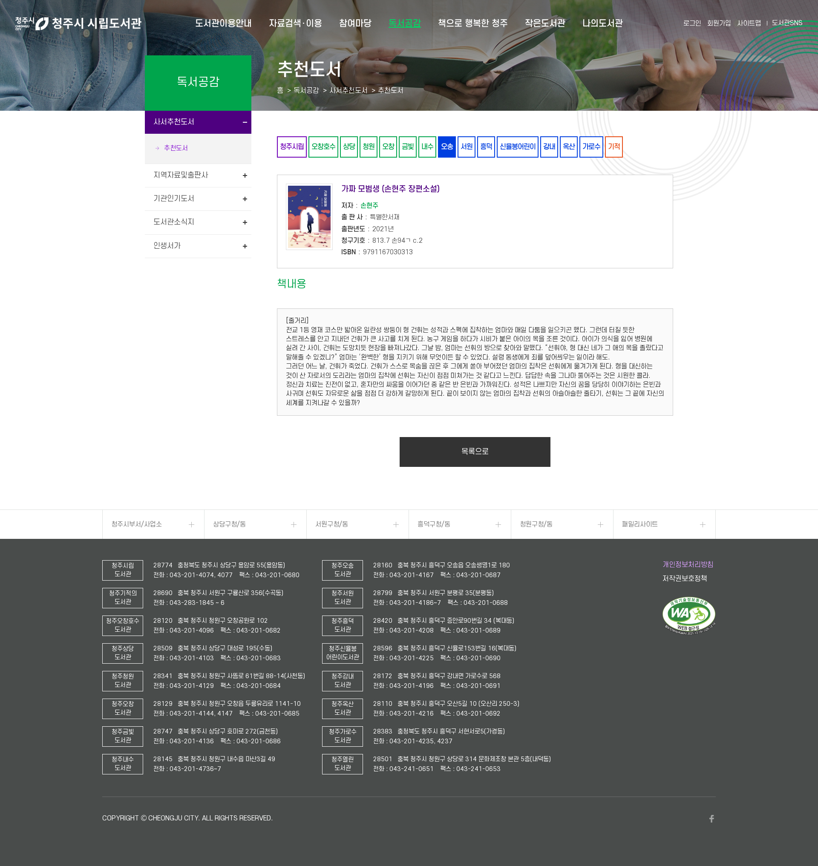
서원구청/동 (331, 524)
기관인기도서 (173, 199)
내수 (427, 146)
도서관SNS (787, 23)
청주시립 (292, 146)
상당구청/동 (229, 524)
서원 (466, 146)
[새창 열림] (689, 633)
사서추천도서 (173, 122)
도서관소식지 (173, 222)
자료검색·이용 (295, 23)
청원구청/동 (536, 524)
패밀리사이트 (640, 524)
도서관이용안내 (223, 23)
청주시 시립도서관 (78, 23)
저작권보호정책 (684, 579)
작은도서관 (545, 23)
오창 (388, 146)
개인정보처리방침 (688, 565)
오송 (447, 146)
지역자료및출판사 (180, 175)
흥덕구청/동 (434, 524)
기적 (614, 146)
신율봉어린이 (518, 146)
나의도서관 (602, 23)
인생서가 (167, 246)
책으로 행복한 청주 (473, 23)
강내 (549, 146)
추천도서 (176, 148)
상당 (349, 146)
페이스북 (711, 818)
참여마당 (355, 23)
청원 (368, 146)
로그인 (692, 23)
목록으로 (475, 452)
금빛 (408, 146)
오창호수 (323, 146)
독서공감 (405, 23)
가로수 (591, 146)
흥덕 (486, 146)
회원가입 (719, 23)
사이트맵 (749, 23)
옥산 (569, 146)
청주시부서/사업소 (136, 524)
